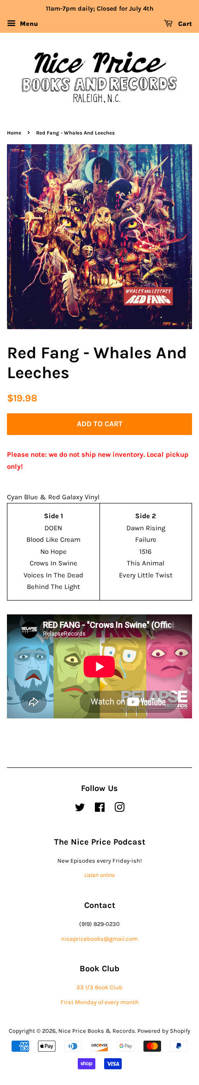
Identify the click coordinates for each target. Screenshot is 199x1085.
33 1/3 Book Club (99, 987)
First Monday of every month (100, 1002)
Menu (28, 24)
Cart (184, 24)
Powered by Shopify (163, 1030)
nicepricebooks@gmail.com (99, 938)
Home (14, 133)
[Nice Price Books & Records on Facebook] (99, 809)
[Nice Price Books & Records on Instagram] (119, 809)
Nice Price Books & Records (96, 1030)
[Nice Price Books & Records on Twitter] (80, 809)
